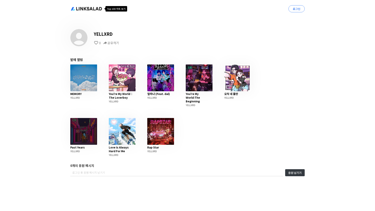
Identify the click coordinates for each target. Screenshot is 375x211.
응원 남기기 (295, 173)
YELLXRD (75, 97)
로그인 (296, 9)
